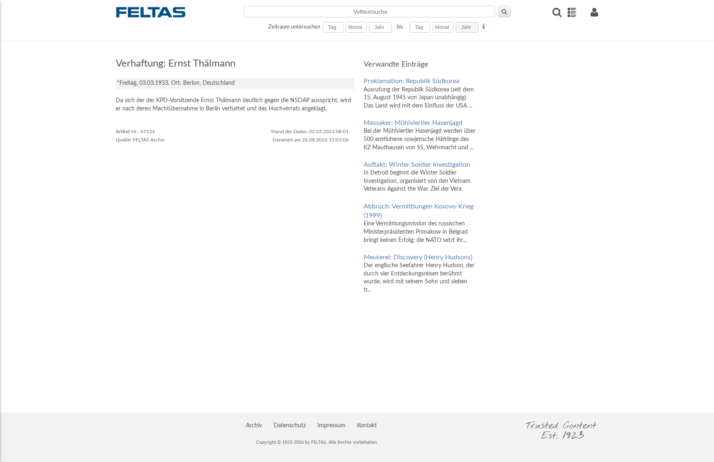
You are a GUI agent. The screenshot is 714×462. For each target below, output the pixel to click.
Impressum (331, 425)
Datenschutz (290, 425)
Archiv (254, 425)
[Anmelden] (594, 12)
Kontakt (367, 425)
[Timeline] (571, 12)
